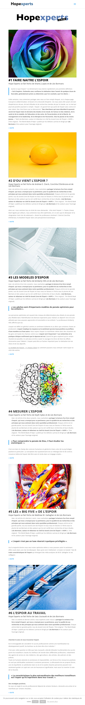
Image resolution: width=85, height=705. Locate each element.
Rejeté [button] (43, 702)
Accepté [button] (35, 701)
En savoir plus (52, 701)
